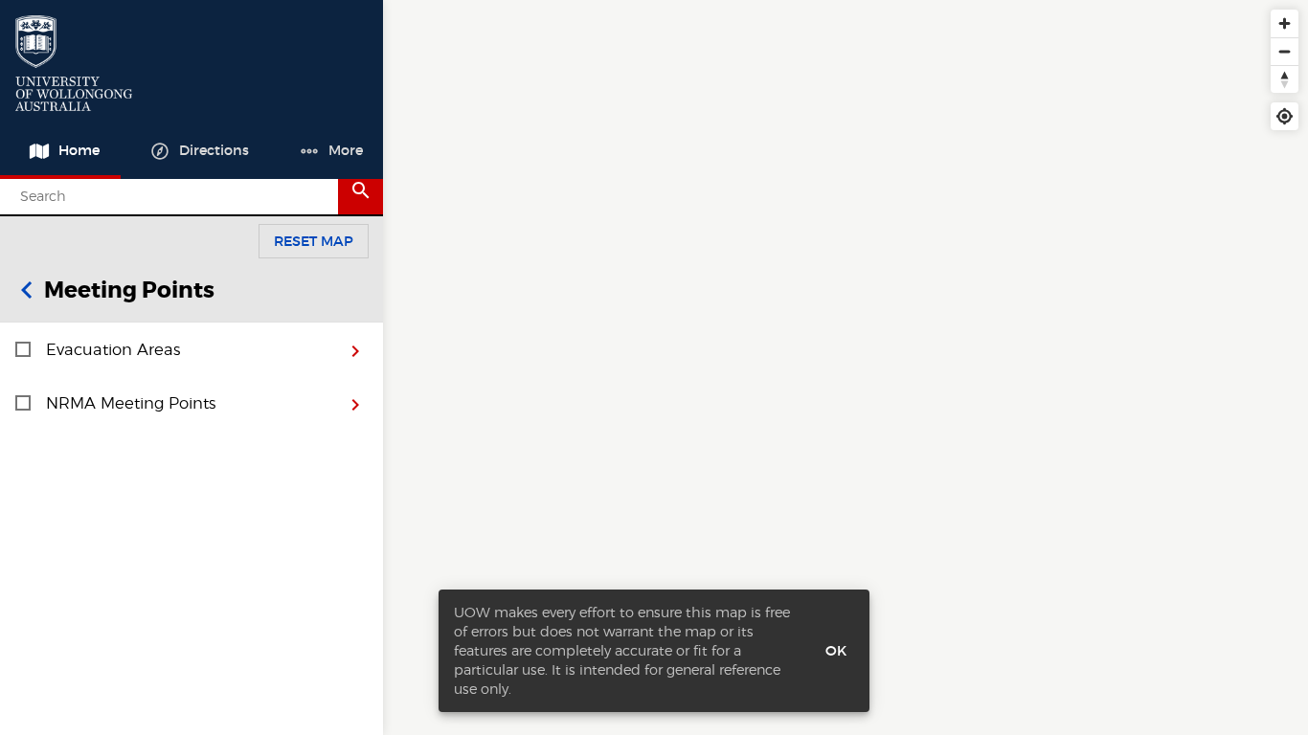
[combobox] (176, 196)
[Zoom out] (1284, 51)
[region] (845, 367)
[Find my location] (1284, 116)
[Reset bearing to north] (1284, 79)
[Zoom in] (1284, 23)
